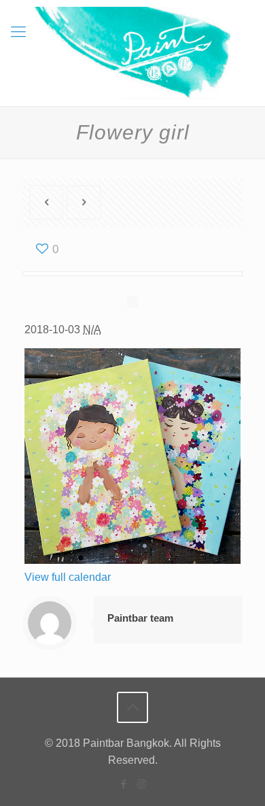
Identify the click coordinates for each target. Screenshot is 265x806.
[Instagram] (142, 784)
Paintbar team (140, 618)
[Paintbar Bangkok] (132, 53)
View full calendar (67, 577)
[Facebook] (123, 784)
